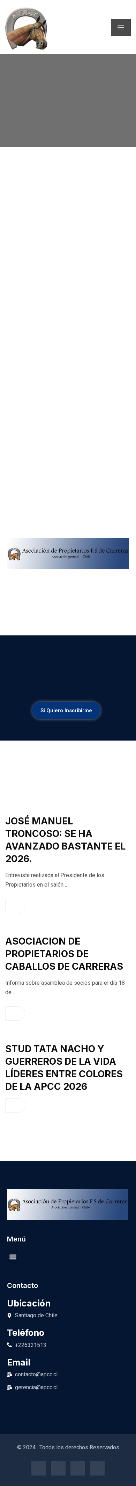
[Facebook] (38, 1468)
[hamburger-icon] (121, 27)
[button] (12, 1257)
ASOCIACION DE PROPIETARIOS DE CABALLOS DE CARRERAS (64, 953)
